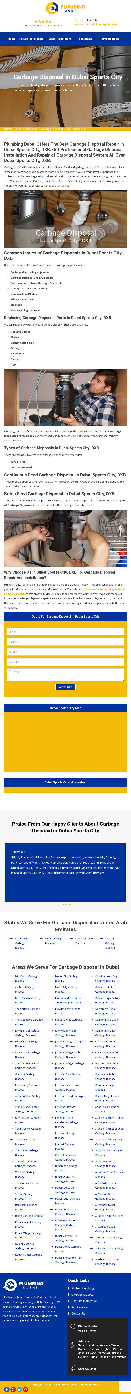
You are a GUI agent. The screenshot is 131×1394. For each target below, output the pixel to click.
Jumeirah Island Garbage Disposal (69, 1098)
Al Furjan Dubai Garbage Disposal (109, 1240)
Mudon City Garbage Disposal (67, 978)
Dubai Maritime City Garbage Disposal (66, 1238)
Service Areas (80, 1307)
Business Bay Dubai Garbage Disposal (106, 1065)
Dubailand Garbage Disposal (66, 1168)
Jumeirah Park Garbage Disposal (68, 1076)
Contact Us (78, 1313)
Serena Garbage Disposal (24, 1196)
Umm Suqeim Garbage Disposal (28, 1000)
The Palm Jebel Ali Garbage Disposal (25, 1164)
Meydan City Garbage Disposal (68, 1011)
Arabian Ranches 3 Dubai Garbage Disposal (109, 1120)
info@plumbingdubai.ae (102, 24)
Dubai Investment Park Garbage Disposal (68, 1260)
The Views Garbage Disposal (26, 1153)
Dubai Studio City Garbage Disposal (65, 1179)
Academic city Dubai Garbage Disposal (106, 1262)
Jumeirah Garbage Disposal (65, 1135)
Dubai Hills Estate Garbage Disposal (105, 989)
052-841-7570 (87, 1330)
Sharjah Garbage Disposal (110, 943)
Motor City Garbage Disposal (66, 989)
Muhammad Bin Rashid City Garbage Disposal (68, 1000)
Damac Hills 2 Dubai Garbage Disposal (106, 1022)
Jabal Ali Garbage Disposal (65, 1146)
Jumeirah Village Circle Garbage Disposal (67, 1055)
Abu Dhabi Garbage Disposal (21, 943)
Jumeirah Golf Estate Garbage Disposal (27, 1033)
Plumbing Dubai (90, 1384)
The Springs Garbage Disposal (27, 1011)
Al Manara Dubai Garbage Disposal (105, 1196)
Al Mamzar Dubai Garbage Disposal (105, 1207)
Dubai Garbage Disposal (84, 941)
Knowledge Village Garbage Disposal (66, 1033)
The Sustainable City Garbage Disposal (27, 1065)
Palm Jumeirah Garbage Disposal (28, 1224)
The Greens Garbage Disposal (27, 1185)
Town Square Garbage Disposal (28, 1131)
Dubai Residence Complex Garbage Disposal (65, 1225)
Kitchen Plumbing (82, 1288)
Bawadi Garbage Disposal (105, 1087)
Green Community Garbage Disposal (65, 1157)
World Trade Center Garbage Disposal (27, 1109)
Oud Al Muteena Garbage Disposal (25, 1246)
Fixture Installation (31, 38)
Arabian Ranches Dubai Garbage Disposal (108, 1142)
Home (12, 38)
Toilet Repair (85, 38)
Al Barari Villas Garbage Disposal (28, 1098)
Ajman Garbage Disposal (54, 941)
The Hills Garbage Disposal (25, 1174)
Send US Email (87, 1369)
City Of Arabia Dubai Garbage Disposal (107, 1055)
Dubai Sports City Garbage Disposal (65, 1190)
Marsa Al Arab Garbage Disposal (68, 1022)
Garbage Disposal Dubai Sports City (63, 129)
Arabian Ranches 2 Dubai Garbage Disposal (109, 1131)
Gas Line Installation (84, 1301)
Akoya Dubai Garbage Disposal (27, 1055)
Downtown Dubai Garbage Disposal (105, 1011)
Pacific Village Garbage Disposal (28, 1235)
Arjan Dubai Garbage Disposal (107, 1109)
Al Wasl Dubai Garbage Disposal (108, 1153)
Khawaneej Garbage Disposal (27, 1087)
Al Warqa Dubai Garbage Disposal (109, 1174)
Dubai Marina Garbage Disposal (68, 1249)
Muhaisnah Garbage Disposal (26, 1044)
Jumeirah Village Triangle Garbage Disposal (69, 1044)
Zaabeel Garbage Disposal (25, 989)
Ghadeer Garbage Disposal (25, 1076)
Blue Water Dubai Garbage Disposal (105, 1076)
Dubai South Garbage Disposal (67, 1201)
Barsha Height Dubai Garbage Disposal (107, 1098)
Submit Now (65, 686)
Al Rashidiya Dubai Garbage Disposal (105, 1185)
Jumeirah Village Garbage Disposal (69, 1065)
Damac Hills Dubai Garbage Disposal (105, 1033)
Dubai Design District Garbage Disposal (107, 1000)
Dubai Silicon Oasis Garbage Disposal (66, 1212)
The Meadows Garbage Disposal (29, 1022)
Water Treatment (60, 38)
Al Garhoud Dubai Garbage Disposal (105, 1229)
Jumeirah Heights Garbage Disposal (65, 1109)
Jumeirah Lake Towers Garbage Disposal (68, 1087)
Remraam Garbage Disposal (26, 1207)
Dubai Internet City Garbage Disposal (106, 978)
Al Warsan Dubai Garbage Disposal (105, 1164)
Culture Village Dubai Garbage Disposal (107, 1044)
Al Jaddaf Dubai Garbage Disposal (109, 1218)
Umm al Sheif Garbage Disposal (28, 1120)
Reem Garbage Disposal (29, 1215)
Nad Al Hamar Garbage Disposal (28, 1257)
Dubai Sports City (26, 129)
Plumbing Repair (110, 38)
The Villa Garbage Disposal (25, 1142)
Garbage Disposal (82, 1294)
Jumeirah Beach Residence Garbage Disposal (66, 1122)
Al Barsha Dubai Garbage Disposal (109, 1251)
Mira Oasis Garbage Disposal (26, 978)
